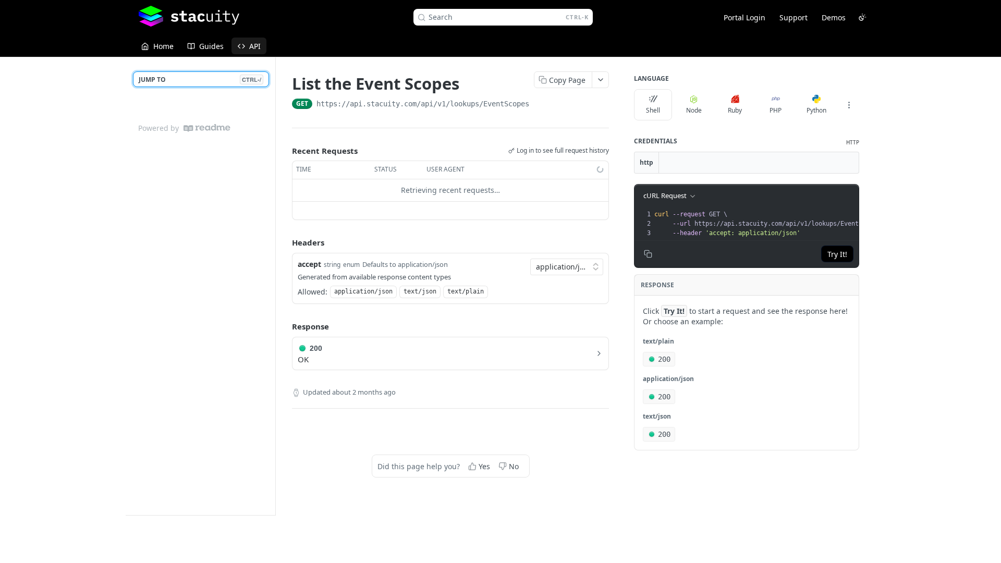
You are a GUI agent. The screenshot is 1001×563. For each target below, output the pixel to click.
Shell (653, 110)
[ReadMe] (207, 128)
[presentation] (770, 224)
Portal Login (744, 17)
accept (309, 264)
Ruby (735, 110)
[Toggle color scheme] (862, 17)
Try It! (837, 254)
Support (793, 17)
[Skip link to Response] (285, 327)
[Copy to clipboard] (539, 105)
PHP (776, 110)
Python (816, 110)
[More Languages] (848, 105)
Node (694, 110)
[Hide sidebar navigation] (273, 286)
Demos (834, 17)
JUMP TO (200, 79)
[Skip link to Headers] (285, 242)
